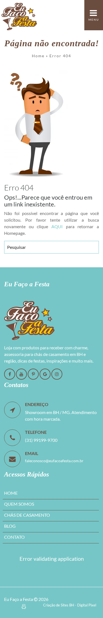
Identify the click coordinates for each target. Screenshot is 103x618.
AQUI (57, 226)
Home (38, 55)
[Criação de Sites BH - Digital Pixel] (24, 605)
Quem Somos (19, 504)
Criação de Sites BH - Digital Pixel (69, 605)
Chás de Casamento (27, 515)
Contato (14, 537)
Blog (10, 526)
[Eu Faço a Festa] (19, 15)
